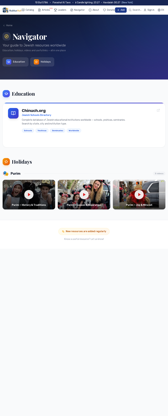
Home (9, 25)
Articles (46, 9)
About (96, 10)
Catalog (30, 10)
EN (162, 10)
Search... (137, 10)
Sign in (150, 10)
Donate (111, 10)
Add (123, 10)
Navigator (79, 10)
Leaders (62, 10)
